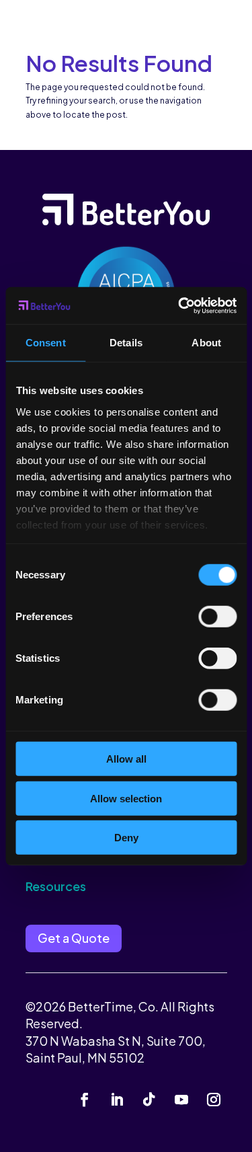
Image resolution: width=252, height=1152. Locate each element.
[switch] (217, 616)
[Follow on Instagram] (213, 1099)
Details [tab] (126, 342)
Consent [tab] (46, 342)
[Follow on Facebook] (84, 1099)
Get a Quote (74, 938)
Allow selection (126, 798)
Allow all (126, 759)
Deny (126, 837)
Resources (56, 886)
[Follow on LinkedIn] (116, 1099)
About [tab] (206, 342)
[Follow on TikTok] (149, 1099)
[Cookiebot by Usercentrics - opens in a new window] (179, 305)
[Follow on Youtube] (181, 1099)
